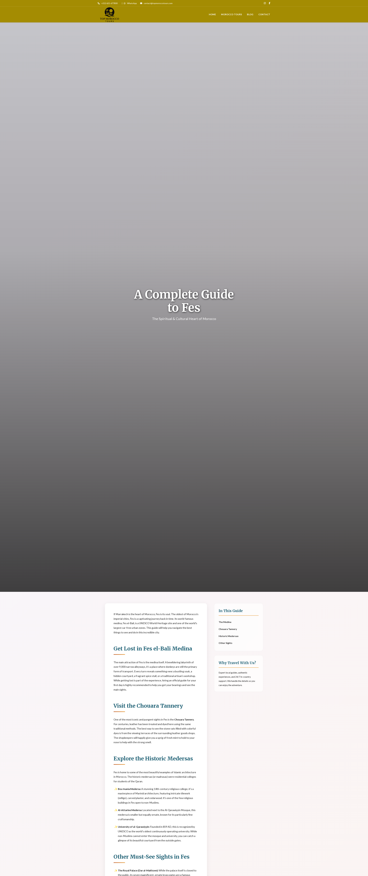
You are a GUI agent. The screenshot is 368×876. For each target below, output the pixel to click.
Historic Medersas (228, 636)
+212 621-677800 (109, 3)
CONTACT (264, 14)
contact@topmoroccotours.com (157, 3)
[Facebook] (269, 3)
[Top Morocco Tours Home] (109, 14)
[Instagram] (265, 3)
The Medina (225, 622)
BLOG (250, 14)
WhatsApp (132, 3)
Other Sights (225, 643)
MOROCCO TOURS (231, 14)
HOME (212, 14)
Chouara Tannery (228, 629)
